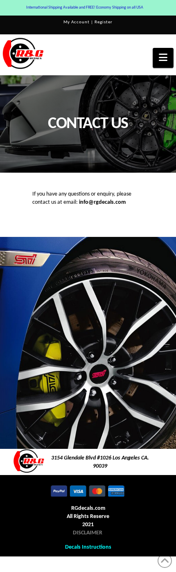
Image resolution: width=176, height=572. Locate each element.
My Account (76, 22)
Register (104, 22)
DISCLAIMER (87, 533)
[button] (163, 58)
